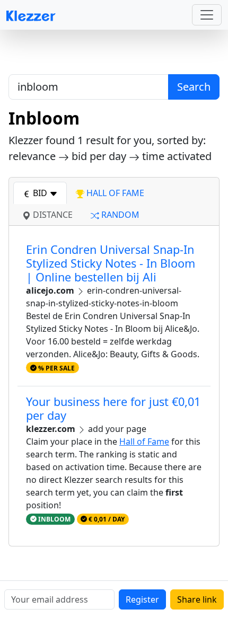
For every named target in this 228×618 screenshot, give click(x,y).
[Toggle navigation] (207, 14)
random (119, 214)
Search (194, 87)
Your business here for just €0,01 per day (113, 408)
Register (142, 599)
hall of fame (114, 193)
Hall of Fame (144, 441)
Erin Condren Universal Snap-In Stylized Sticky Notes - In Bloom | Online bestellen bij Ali (110, 263)
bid (40, 193)
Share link (197, 599)
